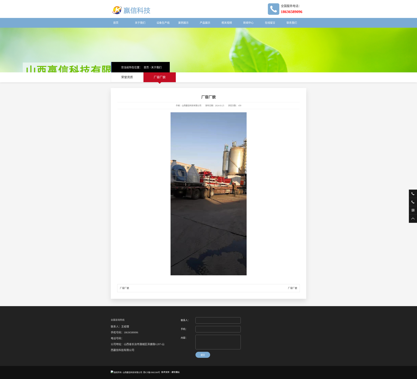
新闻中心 (248, 22)
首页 (115, 22)
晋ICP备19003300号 (151, 372)
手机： (184, 329)
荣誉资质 (127, 77)
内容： (184, 338)
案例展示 (183, 22)
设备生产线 (163, 22)
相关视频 (227, 22)
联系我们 (292, 22)
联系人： (185, 320)
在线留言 (270, 22)
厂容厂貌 (159, 77)
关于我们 (140, 22)
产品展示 (205, 22)
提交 (203, 355)
